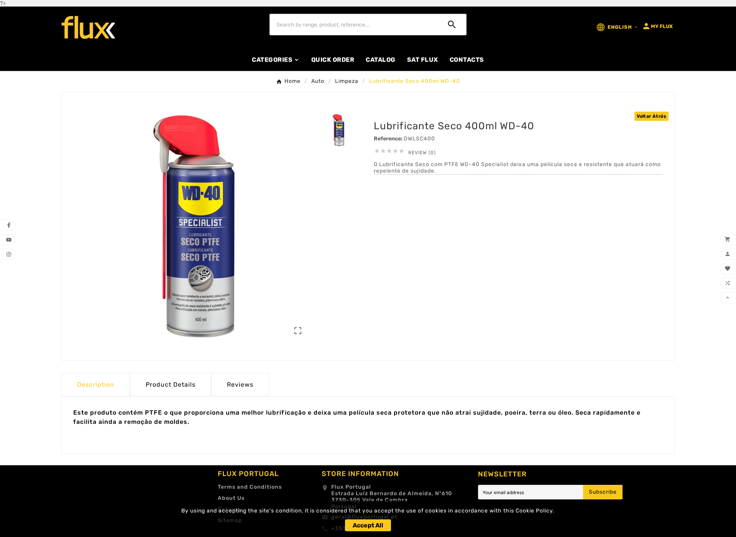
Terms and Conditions (250, 487)
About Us (231, 498)
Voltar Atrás (651, 116)
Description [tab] (95, 384)
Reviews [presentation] (240, 384)
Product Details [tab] (171, 384)
